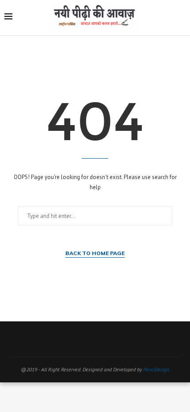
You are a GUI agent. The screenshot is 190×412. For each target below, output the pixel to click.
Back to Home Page (95, 253)
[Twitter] (77, 339)
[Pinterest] (100, 339)
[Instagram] (89, 339)
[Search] (181, 18)
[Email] (123, 339)
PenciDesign (156, 369)
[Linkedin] (112, 339)
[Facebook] (66, 339)
